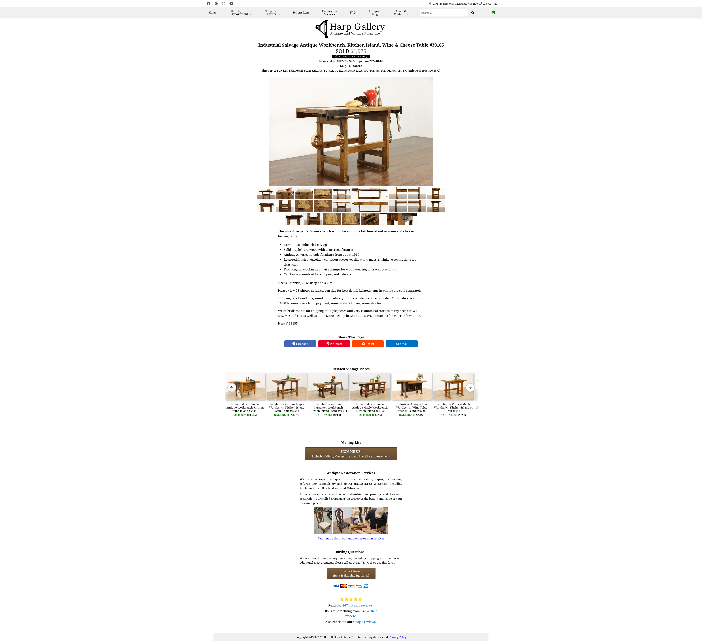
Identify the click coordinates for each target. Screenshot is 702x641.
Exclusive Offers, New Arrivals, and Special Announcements (351, 453)
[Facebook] (208, 3)
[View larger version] (351, 131)
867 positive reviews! (358, 605)
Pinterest (335, 344)
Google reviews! (365, 622)
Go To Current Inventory (353, 56)
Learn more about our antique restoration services (351, 538)
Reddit (369, 344)
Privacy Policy (397, 637)
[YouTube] (231, 3)
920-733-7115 (490, 3)
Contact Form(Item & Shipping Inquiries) (351, 573)
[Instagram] (223, 3)
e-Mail (403, 344)
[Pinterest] (216, 3)
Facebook (301, 344)
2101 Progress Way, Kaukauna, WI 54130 (455, 3)
